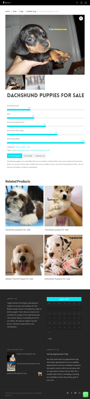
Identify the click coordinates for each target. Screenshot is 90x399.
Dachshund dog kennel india (40, 150)
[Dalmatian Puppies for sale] (63, 255)
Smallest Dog (31, 11)
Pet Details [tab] (28, 156)
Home (7, 11)
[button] (86, 3)
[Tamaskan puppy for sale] (63, 206)
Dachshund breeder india (20, 150)
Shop (14, 11)
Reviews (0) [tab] (40, 156)
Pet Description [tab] (15, 156)
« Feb (50, 339)
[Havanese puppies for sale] (24, 206)
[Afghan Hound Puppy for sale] (24, 255)
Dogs (21, 11)
